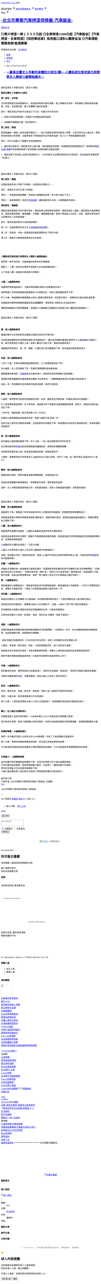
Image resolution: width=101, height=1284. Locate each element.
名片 (8, 61)
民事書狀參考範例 (9, 998)
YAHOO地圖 (7, 1026)
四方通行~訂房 (8, 1070)
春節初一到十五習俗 (10, 1118)
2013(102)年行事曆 (9, 1102)
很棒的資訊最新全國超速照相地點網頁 (19, 1045)
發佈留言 (5, 832)
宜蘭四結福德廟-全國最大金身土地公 (18, 1127)
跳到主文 (5, 27)
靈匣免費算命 (7, 1143)
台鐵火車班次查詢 (9, 1020)
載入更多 (5, 816)
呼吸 (18, 446)
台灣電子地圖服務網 (10, 1076)
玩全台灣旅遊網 (8, 1067)
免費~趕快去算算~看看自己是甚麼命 (18, 1105)
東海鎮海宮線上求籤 (10, 1005)
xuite (3, 1097)
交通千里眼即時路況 (10, 1030)
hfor (2, 784)
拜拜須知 (5, 1136)
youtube (4, 1099)
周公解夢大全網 (8, 1008)
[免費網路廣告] (26, 1089)
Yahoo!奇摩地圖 (8, 1079)
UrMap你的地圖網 (9, 1089)
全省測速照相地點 (9, 1039)
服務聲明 (75, 1248)
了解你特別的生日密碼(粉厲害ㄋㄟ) (17, 1108)
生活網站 (5, 1111)
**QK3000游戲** (9, 1051)
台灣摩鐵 (5, 1057)
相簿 (8, 55)
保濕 (30, 200)
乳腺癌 (23, 374)
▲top (3, 811)
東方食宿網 (6, 1114)
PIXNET (31, 1248)
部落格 (9, 58)
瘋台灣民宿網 (7, 1063)
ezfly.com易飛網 (8, 1036)
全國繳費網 (6, 1011)
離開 (15, 1279)
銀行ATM (5, 1001)
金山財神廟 (6, 1133)
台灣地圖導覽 (7, 1082)
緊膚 (43, 227)
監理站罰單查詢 (8, 1017)
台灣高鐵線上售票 (9, 1042)
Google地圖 (6, 1073)
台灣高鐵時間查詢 (9, 1023)
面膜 (35, 200)
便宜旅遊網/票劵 (8, 1060)
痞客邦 (15, 799)
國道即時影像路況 (9, 1033)
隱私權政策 (65, 1248)
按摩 (33, 227)
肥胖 (95, 555)
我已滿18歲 (6, 1279)
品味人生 (5, 1140)
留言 (21, 799)
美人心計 (21, 806)
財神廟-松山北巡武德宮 (12, 1130)
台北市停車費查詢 (9, 1014)
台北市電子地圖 (8, 1085)
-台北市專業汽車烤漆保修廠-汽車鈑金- (37, 20)
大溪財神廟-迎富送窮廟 (12, 1124)
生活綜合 (22, 50)
